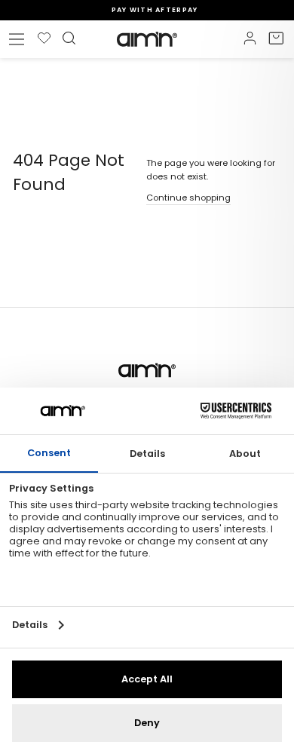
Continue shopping (188, 198)
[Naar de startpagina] (147, 39)
